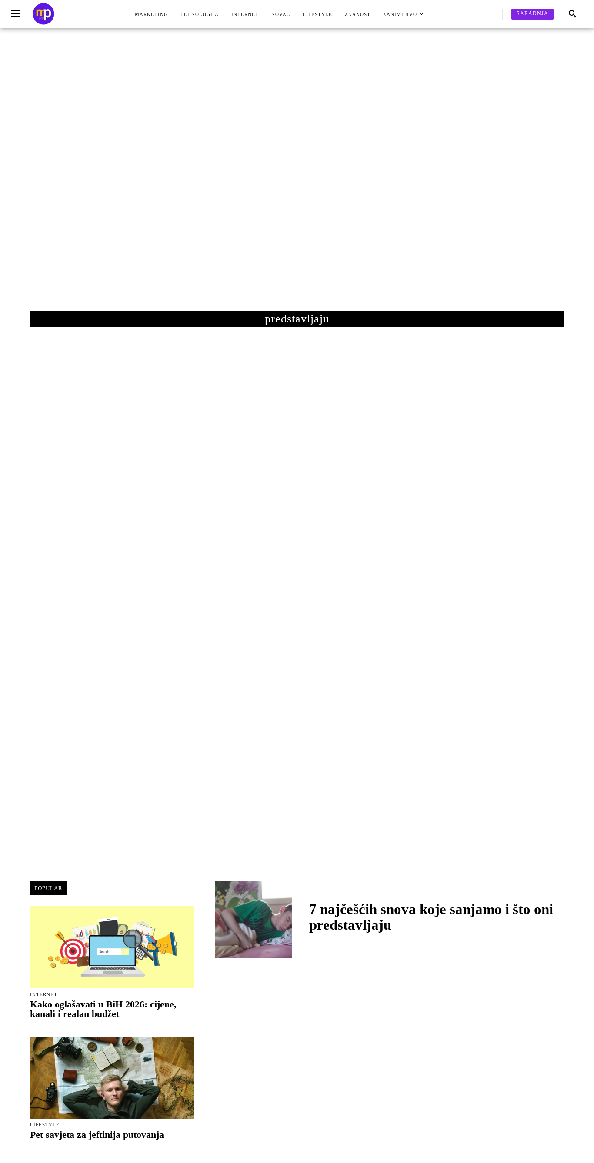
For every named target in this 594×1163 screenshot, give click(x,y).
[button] (572, 14)
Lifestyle (45, 1125)
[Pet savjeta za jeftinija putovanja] (112, 1078)
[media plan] (43, 14)
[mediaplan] (17, 14)
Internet (43, 994)
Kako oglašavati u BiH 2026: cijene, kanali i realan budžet (103, 1009)
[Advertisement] (297, 178)
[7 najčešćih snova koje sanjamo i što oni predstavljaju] (253, 919)
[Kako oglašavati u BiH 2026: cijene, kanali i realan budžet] (112, 947)
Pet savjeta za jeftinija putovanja (97, 1134)
